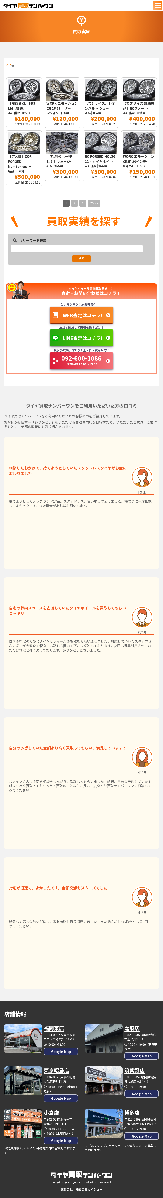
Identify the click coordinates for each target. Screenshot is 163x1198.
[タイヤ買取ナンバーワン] (28, 5)
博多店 (132, 1112)
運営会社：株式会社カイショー (81, 1189)
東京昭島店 (56, 1070)
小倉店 (51, 1112)
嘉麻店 (132, 1028)
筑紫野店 (134, 1070)
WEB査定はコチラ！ (83, 315)
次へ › (94, 203)
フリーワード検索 (32, 240)
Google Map (61, 1051)
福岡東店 (54, 1028)
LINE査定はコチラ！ (83, 338)
